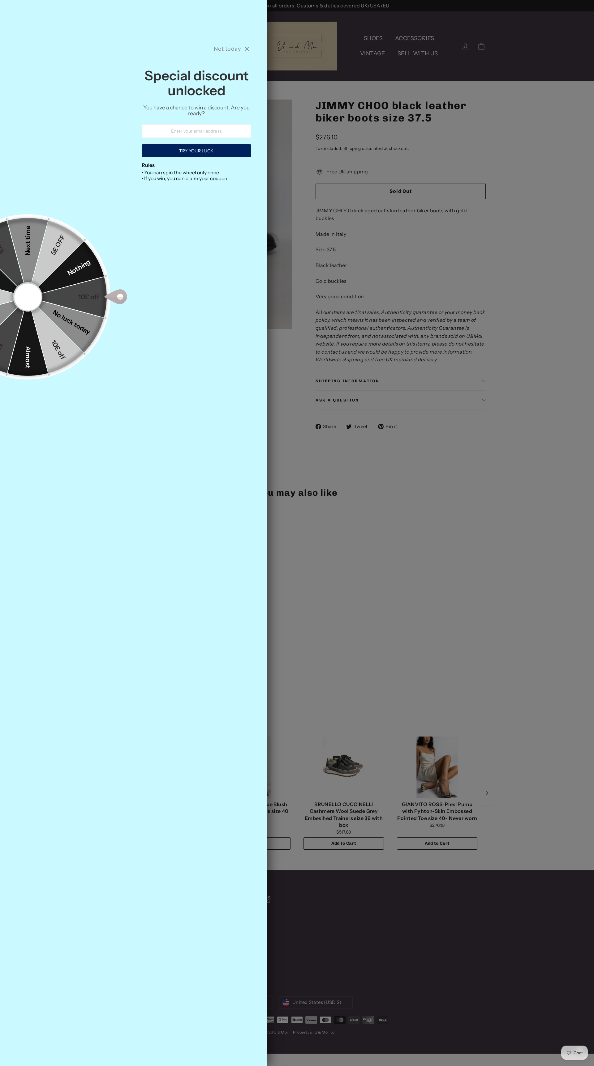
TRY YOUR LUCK (196, 151)
